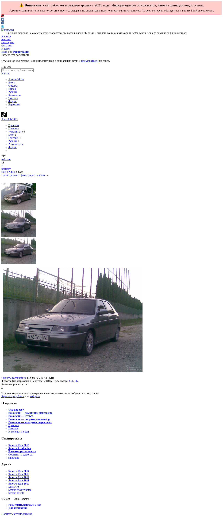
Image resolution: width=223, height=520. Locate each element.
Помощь (13, 428)
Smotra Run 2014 (18, 471)
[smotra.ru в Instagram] (7, 29)
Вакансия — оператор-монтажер (29, 419)
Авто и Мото (16, 79)
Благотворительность (22, 451)
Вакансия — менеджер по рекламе (30, 422)
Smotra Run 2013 (18, 474)
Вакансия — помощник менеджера (30, 412)
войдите (35, 396)
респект (6, 168)
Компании (14, 95)
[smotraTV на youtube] (2, 16)
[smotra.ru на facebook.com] (2, 23)
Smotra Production (19, 448)
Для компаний (17, 507)
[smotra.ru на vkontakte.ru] (2, 19)
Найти (5, 73)
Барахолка (14, 104)
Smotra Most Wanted (20, 489)
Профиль (13, 125)
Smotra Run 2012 (18, 477)
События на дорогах (20, 454)
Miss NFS (14, 486)
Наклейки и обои (18, 431)
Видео (12, 88)
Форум (12, 101)
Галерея (13, 137)
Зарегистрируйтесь (12, 396)
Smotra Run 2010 (18, 483)
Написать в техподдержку (16, 513)
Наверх (5, 48)
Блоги (12, 82)
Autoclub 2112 (9, 119)
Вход (4, 51)
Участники (14, 131)
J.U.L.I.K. (73, 380)
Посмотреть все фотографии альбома (23, 175)
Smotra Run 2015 (18, 445)
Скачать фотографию (13, 377)
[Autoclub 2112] (4, 116)
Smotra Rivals (16, 492)
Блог (11, 134)
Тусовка (13, 98)
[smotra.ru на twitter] (2, 26)
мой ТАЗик (8, 171)
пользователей (89, 60)
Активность (15, 144)
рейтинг (6, 159)
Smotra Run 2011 (18, 480)
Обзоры (13, 85)
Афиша (12, 91)
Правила (13, 128)
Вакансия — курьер (20, 415)
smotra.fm (13, 457)
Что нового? (16, 409)
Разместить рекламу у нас (24, 504)
